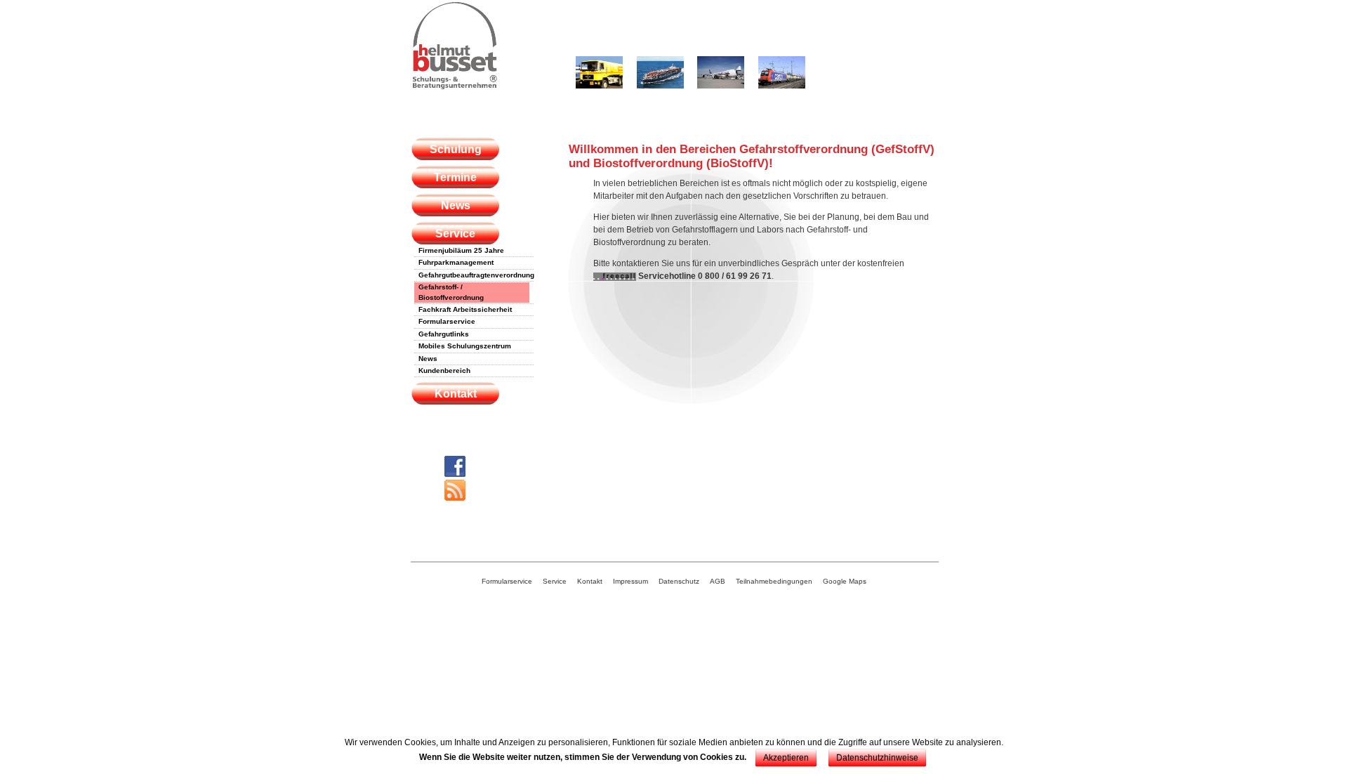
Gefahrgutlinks (443, 334)
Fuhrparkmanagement (456, 262)
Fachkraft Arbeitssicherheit (465, 309)
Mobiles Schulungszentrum (464, 346)
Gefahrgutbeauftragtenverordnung (473, 275)
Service (455, 234)
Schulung (456, 149)
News (455, 205)
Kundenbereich (444, 370)
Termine (455, 177)
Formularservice (446, 321)
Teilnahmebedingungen (774, 581)
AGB (717, 581)
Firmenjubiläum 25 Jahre (461, 250)
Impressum (630, 581)
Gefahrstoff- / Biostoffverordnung (451, 292)
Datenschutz (679, 581)
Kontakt (456, 394)
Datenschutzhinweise (877, 758)
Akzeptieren (786, 758)
